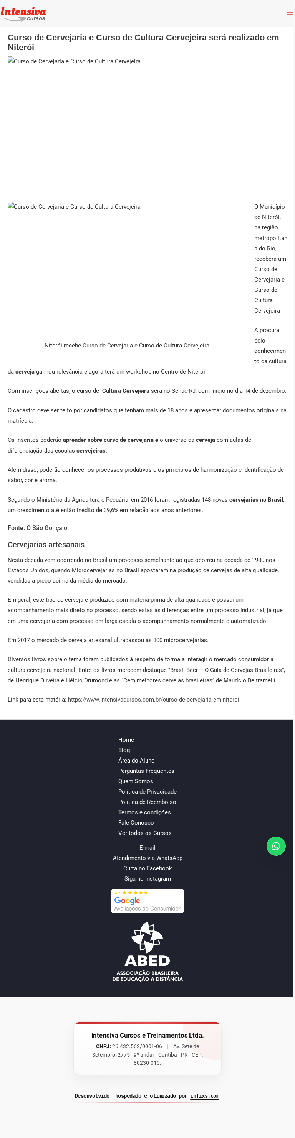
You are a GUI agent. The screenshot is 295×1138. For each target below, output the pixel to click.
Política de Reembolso (147, 802)
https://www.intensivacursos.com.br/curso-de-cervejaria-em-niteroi (153, 699)
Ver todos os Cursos (145, 833)
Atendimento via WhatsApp (147, 858)
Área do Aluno (136, 760)
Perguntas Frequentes (146, 770)
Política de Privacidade (147, 791)
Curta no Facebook (147, 868)
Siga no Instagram (147, 878)
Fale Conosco (136, 822)
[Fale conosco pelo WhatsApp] (276, 846)
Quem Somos (135, 781)
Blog (124, 750)
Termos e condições (144, 812)
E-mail (147, 847)
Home (126, 739)
